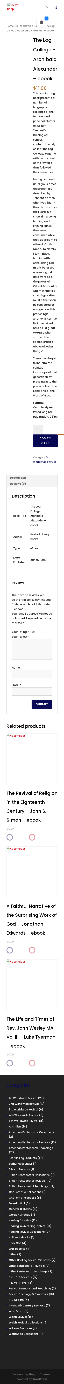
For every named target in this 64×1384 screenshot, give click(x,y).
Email (16, 685)
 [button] (9, 838)
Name (17, 667)
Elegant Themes (40, 1374)
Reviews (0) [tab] (18, 484)
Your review (20, 637)
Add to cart (45, 440)
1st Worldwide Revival (29, 26)
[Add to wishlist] (32, 837)
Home (10, 26)
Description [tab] (18, 478)
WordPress (40, 1379)
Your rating (20, 632)
